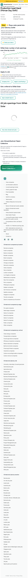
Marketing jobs (7, 428)
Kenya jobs (6, 517)
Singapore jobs (7, 549)
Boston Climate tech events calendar (15, 206)
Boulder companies (8, 255)
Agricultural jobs (8, 369)
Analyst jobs (7, 371)
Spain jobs (6, 551)
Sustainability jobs (8, 462)
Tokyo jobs (6, 556)
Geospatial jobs (7, 410)
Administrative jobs (8, 366)
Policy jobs (6, 437)
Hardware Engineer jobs (9, 415)
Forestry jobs (7, 403)
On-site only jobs (8, 480)
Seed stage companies (9, 310)
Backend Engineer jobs (9, 374)
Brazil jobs (6, 490)
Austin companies (8, 250)
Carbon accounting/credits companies (13, 353)
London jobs (7, 522)
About (22, 4)
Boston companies (8, 253)
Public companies (8, 322)
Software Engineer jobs (9, 455)
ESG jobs (6, 393)
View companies (10, 182)
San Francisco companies (10, 289)
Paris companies (8, 282)
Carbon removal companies (10, 355)
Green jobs (6, 413)
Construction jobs (8, 386)
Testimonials (9, 199)
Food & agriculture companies (11, 338)
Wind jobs (6, 469)
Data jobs (6, 388)
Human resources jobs (9, 418)
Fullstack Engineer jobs (9, 408)
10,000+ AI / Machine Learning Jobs (15, 225)
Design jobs (6, 391)
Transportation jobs (8, 464)
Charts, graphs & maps (11, 189)
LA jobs (5, 519)
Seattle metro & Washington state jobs (13, 546)
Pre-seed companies (9, 308)
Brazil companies (8, 258)
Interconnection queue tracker (13, 212)
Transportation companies (10, 336)
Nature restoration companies (11, 343)
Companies (15, 4)
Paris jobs (6, 537)
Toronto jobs (7, 559)
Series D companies (8, 320)
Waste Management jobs (10, 467)
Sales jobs (6, 450)
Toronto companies (8, 297)
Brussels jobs (7, 493)
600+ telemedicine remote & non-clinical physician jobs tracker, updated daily (13, 229)
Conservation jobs (8, 384)
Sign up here (21, 1)
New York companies (9, 280)
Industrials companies (9, 351)
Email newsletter (10, 192)
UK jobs (5, 561)
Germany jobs (7, 507)
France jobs (6, 505)
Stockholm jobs (7, 554)
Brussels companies (8, 260)
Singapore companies (9, 294)
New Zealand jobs (8, 532)
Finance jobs (7, 401)
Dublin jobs (6, 502)
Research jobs (7, 447)
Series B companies (8, 315)
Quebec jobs (7, 542)
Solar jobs (6, 457)
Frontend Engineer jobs (9, 406)
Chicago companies (8, 262)
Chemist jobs (7, 381)
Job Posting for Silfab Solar (7, 6)
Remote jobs (7, 478)
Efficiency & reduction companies (12, 341)
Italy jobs (6, 515)
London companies (8, 272)
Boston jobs (7, 488)
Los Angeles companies (9, 275)
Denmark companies (9, 265)
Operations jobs (8, 435)
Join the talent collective (12, 184)
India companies (8, 267)
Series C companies (8, 318)
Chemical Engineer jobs (9, 379)
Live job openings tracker (12, 187)
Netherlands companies (9, 277)
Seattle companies (8, 292)
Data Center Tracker (11, 215)
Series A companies (8, 313)
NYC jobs (6, 527)
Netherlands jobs (8, 529)
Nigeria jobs (7, 534)
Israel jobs (6, 512)
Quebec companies (8, 287)
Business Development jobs (10, 376)
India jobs (6, 510)
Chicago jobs (7, 495)
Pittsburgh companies (9, 284)
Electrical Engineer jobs (9, 398)
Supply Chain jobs (8, 459)
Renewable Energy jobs (9, 445)
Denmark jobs (7, 500)
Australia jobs (7, 485)
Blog (7, 194)
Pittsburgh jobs (7, 539)
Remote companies (8, 248)
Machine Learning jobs (9, 423)
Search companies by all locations (12, 299)
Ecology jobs (7, 396)
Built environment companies (11, 346)
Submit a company (10, 197)
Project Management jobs (10, 442)
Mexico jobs (7, 524)
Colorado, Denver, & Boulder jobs (12, 497)
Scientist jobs (7, 452)
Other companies (8, 325)
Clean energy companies (10, 333)
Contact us (3, 66)
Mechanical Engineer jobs (10, 430)
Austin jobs (6, 483)
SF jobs (5, 544)
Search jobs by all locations (10, 564)
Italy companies (7, 270)
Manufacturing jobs (8, 425)
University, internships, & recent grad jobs (14, 364)
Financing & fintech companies (11, 348)
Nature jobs (6, 433)
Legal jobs (6, 420)
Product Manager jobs (9, 440)
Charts (26, 4)
